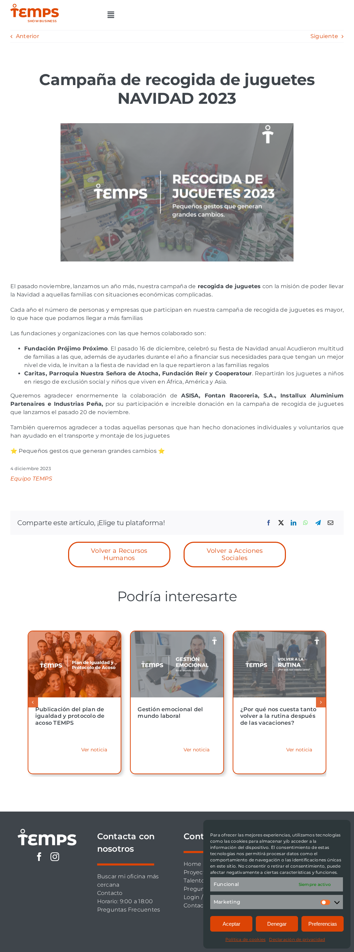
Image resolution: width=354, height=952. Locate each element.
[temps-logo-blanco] (47, 831)
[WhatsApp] (305, 522)
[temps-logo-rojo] (34, 6)
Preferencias (322, 924)
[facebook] (39, 856)
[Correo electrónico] (330, 522)
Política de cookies (245, 939)
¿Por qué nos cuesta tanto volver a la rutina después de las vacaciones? (278, 716)
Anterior (27, 36)
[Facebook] (268, 522)
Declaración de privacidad (297, 939)
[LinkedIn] (293, 522)
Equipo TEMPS (31, 478)
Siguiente (324, 36)
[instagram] (54, 856)
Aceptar (231, 924)
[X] (281, 522)
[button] (33, 702)
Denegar (277, 924)
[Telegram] (318, 522)
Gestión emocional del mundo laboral (170, 712)
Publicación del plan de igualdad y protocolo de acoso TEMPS (70, 716)
